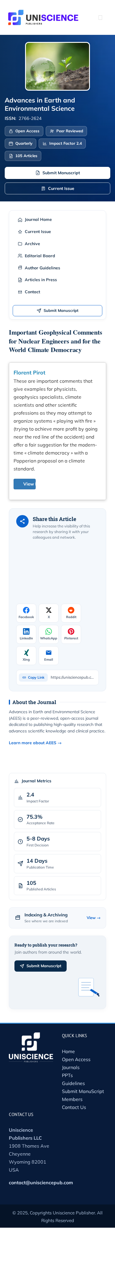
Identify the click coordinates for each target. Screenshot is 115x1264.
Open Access (76, 1059)
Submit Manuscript (61, 172)
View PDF (33, 484)
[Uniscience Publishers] (43, 14)
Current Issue (61, 188)
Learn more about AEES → (35, 742)
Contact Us (74, 1107)
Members (72, 1099)
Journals (71, 1067)
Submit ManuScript (83, 1091)
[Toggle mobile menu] (100, 17)
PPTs (67, 1075)
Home (68, 1051)
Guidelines (73, 1083)
